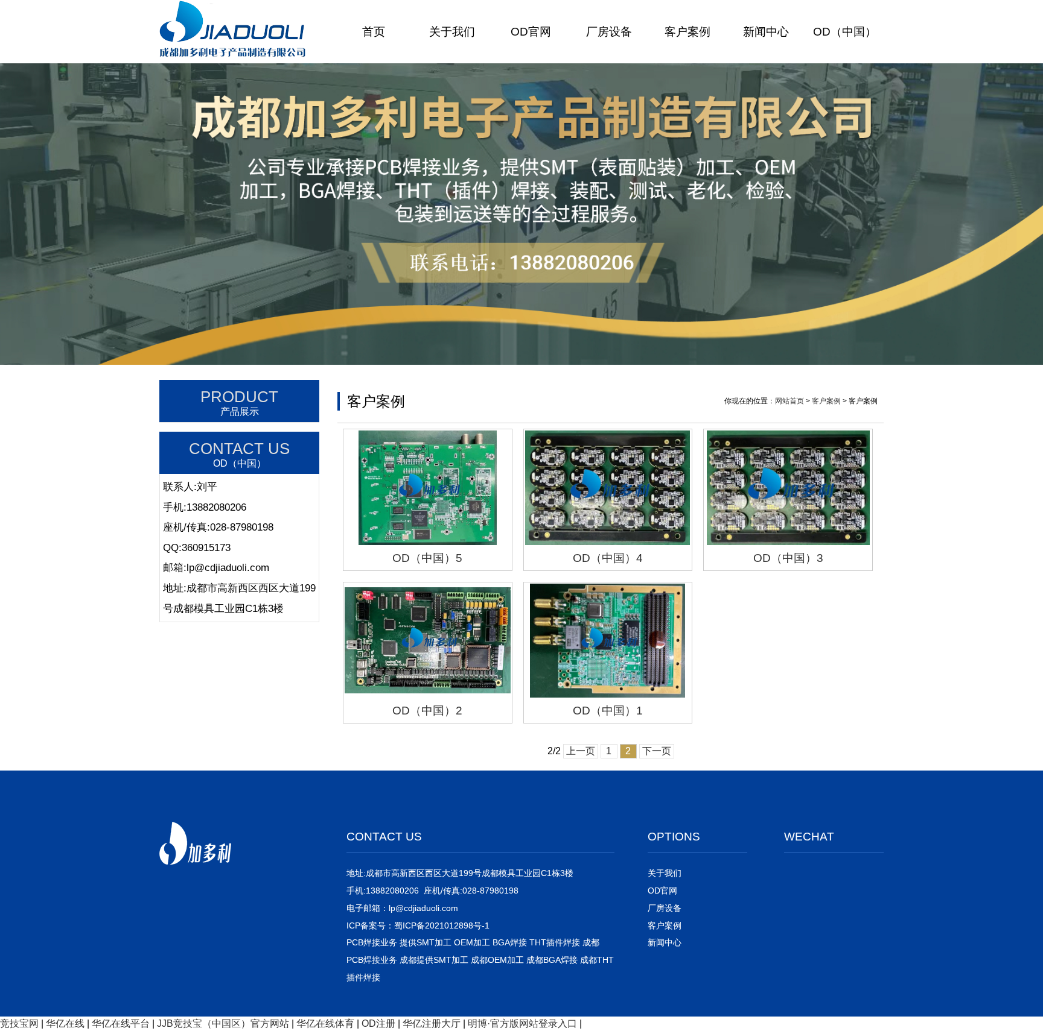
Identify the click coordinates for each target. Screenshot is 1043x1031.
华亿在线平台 (121, 1023)
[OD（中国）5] (427, 487)
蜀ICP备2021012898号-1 (442, 925)
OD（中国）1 (608, 710)
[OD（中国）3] (788, 487)
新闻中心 (766, 31)
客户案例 (687, 31)
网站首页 (789, 401)
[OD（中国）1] (608, 641)
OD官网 (531, 31)
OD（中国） (844, 31)
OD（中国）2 (427, 710)
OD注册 (378, 1023)
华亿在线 (65, 1023)
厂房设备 (609, 31)
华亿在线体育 (325, 1023)
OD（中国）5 (427, 558)
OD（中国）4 (608, 558)
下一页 (656, 751)
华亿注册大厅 (432, 1023)
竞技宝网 (19, 1023)
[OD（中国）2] (427, 641)
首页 (373, 31)
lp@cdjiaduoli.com (423, 908)
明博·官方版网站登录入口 (522, 1023)
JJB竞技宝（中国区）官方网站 (223, 1023)
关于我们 (452, 31)
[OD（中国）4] (608, 487)
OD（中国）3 (788, 558)
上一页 (580, 751)
